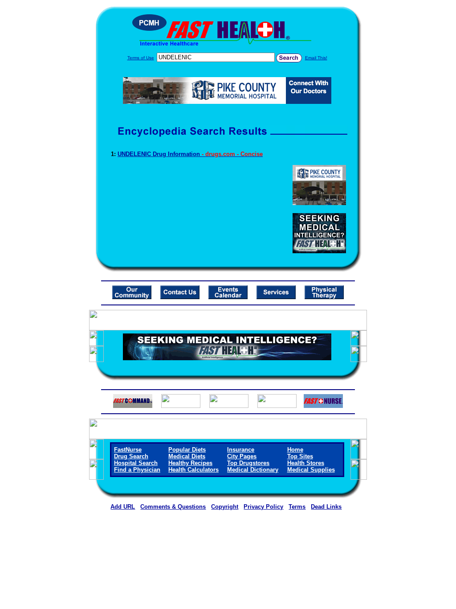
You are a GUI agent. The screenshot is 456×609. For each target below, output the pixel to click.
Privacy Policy (263, 506)
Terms (297, 506)
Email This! (316, 57)
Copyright (224, 506)
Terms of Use (140, 57)
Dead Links (326, 506)
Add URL (122, 506)
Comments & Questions (173, 506)
